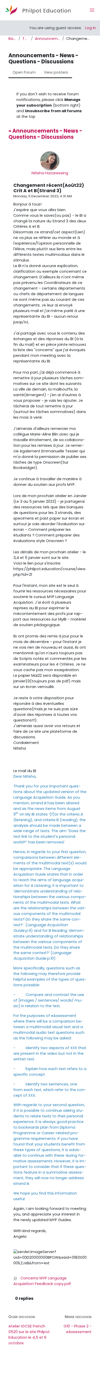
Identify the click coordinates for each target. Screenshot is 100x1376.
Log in (90, 27)
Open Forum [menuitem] (24, 72)
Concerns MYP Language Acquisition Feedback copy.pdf (42, 1281)
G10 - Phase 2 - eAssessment (78, 1329)
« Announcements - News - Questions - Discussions (45, 134)
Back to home (12, 38)
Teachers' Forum (25, 38)
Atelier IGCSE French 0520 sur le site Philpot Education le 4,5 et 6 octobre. (29, 1335)
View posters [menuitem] (56, 72)
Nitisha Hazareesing (50, 173)
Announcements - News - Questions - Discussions (47, 38)
